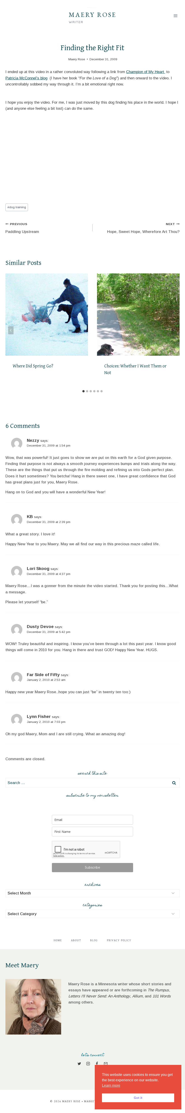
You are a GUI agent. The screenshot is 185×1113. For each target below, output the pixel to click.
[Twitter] (79, 1063)
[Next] (174, 330)
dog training (16, 207)
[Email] (106, 1063)
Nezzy (33, 440)
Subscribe (92, 867)
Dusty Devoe (40, 626)
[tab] (83, 391)
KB (30, 516)
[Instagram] (88, 1063)
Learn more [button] (111, 1085)
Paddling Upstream (22, 228)
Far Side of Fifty (43, 674)
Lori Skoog (38, 568)
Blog (94, 940)
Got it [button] (138, 1098)
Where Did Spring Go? (33, 366)
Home (58, 940)
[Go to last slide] (11, 330)
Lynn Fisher (39, 716)
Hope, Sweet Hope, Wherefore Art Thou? (143, 228)
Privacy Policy (119, 940)
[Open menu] (175, 15)
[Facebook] (97, 1063)
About (76, 940)
